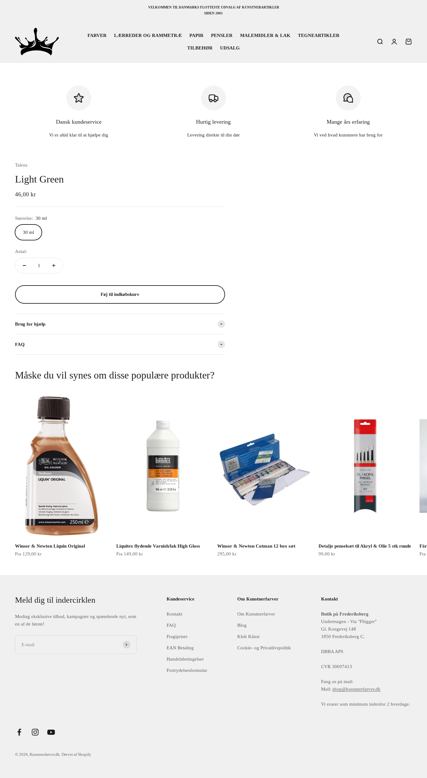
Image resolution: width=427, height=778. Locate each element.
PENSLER (222, 35)
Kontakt (174, 613)
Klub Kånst (248, 636)
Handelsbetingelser (185, 659)
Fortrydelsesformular (187, 670)
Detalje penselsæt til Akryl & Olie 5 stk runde (365, 546)
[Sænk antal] (24, 265)
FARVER (97, 35)
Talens (21, 164)
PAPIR (196, 35)
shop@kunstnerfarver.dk (356, 689)
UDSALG (230, 47)
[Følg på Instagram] (35, 732)
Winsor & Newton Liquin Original (50, 546)
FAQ (171, 625)
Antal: (21, 251)
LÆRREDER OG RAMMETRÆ (148, 35)
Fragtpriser (177, 636)
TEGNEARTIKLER (318, 35)
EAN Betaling (180, 647)
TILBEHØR (200, 47)
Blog (242, 625)
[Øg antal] (54, 265)
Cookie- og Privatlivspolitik (264, 647)
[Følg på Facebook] (19, 732)
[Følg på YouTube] (51, 732)
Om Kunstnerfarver (256, 613)
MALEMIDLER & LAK (265, 35)
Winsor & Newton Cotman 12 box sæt (256, 546)
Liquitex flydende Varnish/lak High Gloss (158, 546)
